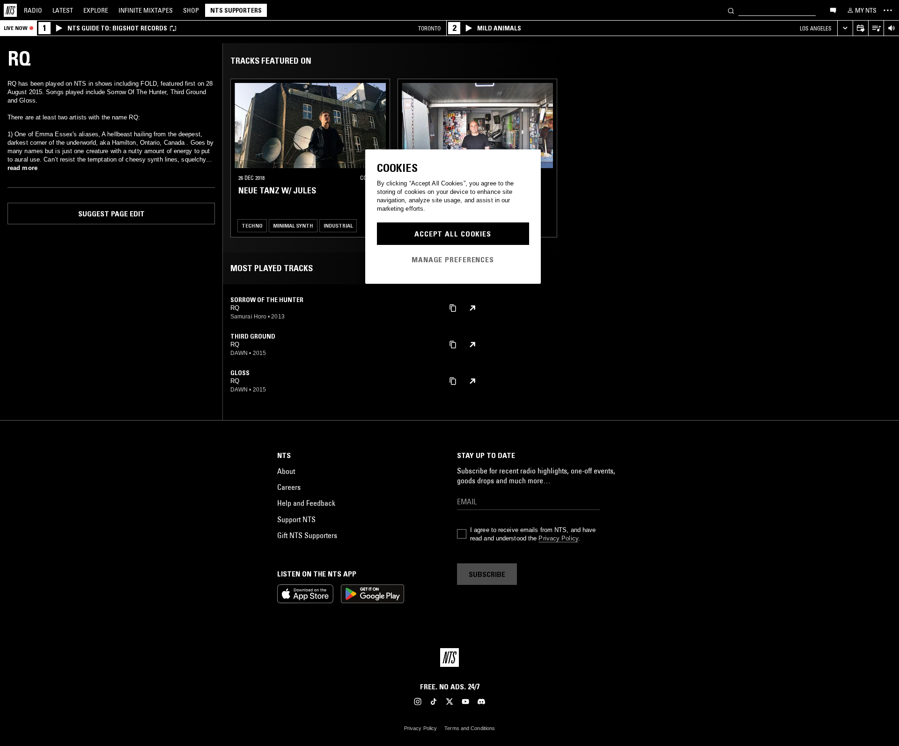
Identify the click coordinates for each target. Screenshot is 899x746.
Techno (252, 225)
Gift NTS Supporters (307, 535)
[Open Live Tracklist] (876, 28)
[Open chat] (833, 10)
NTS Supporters (236, 10)
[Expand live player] (845, 28)
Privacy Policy (558, 538)
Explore (95, 10)
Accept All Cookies (452, 233)
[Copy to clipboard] (452, 307)
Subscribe (487, 574)
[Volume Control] (891, 28)
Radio (33, 10)
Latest (62, 10)
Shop (191, 10)
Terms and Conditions (469, 728)
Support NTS (296, 519)
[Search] (730, 10)
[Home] (10, 10)
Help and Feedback (306, 503)
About (286, 471)
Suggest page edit (111, 213)
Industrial (338, 225)
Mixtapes (145, 10)
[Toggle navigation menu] (887, 10)
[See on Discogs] (472, 308)
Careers (289, 487)
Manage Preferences (453, 259)
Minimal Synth (293, 225)
